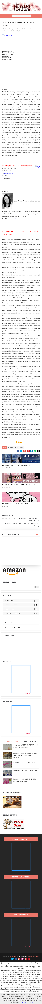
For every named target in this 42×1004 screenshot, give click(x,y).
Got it (31, 1003)
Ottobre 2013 (14, 31)
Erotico (24, 29)
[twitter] (12, 959)
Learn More (23, 1003)
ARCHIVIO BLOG (30, 741)
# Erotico (10, 447)
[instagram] (22, 959)
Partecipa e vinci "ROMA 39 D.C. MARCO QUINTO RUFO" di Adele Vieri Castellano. (26, 755)
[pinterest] (29, 959)
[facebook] (16, 959)
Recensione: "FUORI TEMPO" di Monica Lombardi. (17, 465)
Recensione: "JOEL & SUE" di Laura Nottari (15, 503)
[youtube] (26, 959)
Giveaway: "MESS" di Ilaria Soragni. (24, 762)
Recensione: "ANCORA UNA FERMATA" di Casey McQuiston (19, 484)
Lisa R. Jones (30, 29)
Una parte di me (8, 173)
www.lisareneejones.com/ (19, 219)
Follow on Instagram (12, 605)
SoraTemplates (14, 956)
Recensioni (22, 31)
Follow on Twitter (10, 609)
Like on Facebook (10, 601)
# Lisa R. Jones (19, 447)
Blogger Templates (33, 956)
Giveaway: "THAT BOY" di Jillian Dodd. (25, 771)
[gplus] (19, 959)
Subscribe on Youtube (12, 613)
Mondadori (7, 31)
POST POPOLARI (12, 741)
